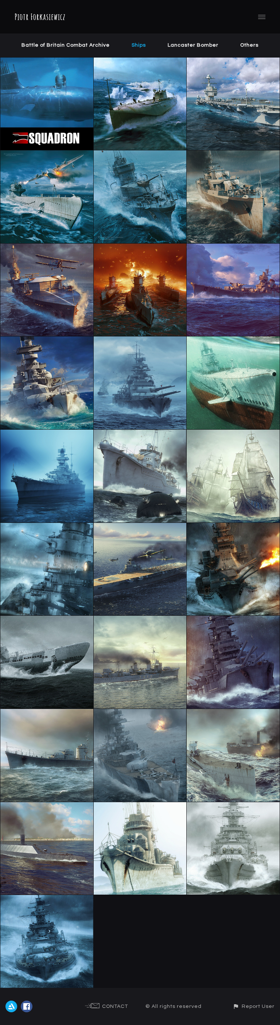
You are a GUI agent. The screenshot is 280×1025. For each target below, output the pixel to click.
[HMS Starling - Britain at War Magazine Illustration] (233, 154)
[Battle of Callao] (46, 806)
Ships (139, 45)
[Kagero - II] (140, 620)
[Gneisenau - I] (233, 806)
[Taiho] (140, 527)
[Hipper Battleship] (140, 713)
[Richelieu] (46, 527)
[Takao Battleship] (233, 527)
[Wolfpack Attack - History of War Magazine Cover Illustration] (140, 248)
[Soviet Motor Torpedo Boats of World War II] (140, 61)
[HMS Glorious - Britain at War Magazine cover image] (46, 248)
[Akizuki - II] (46, 713)
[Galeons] (233, 434)
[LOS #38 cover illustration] (46, 340)
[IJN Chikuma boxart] (233, 248)
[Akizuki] (140, 806)
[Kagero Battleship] (140, 434)
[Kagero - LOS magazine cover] (140, 154)
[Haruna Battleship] (233, 620)
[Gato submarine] (233, 340)
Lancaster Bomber (193, 45)
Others (249, 45)
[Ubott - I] (46, 620)
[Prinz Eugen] (46, 434)
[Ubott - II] (233, 713)
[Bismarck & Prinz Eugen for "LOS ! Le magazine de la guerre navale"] (140, 340)
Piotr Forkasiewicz (40, 16)
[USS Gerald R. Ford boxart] (233, 61)
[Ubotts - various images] (46, 154)
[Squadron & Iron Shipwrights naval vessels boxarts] (46, 61)
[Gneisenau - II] (46, 899)
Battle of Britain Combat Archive (66, 45)
